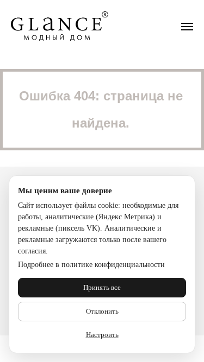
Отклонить (102, 311)
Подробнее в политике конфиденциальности (91, 265)
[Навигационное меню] (187, 26)
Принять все (102, 287)
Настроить (102, 335)
